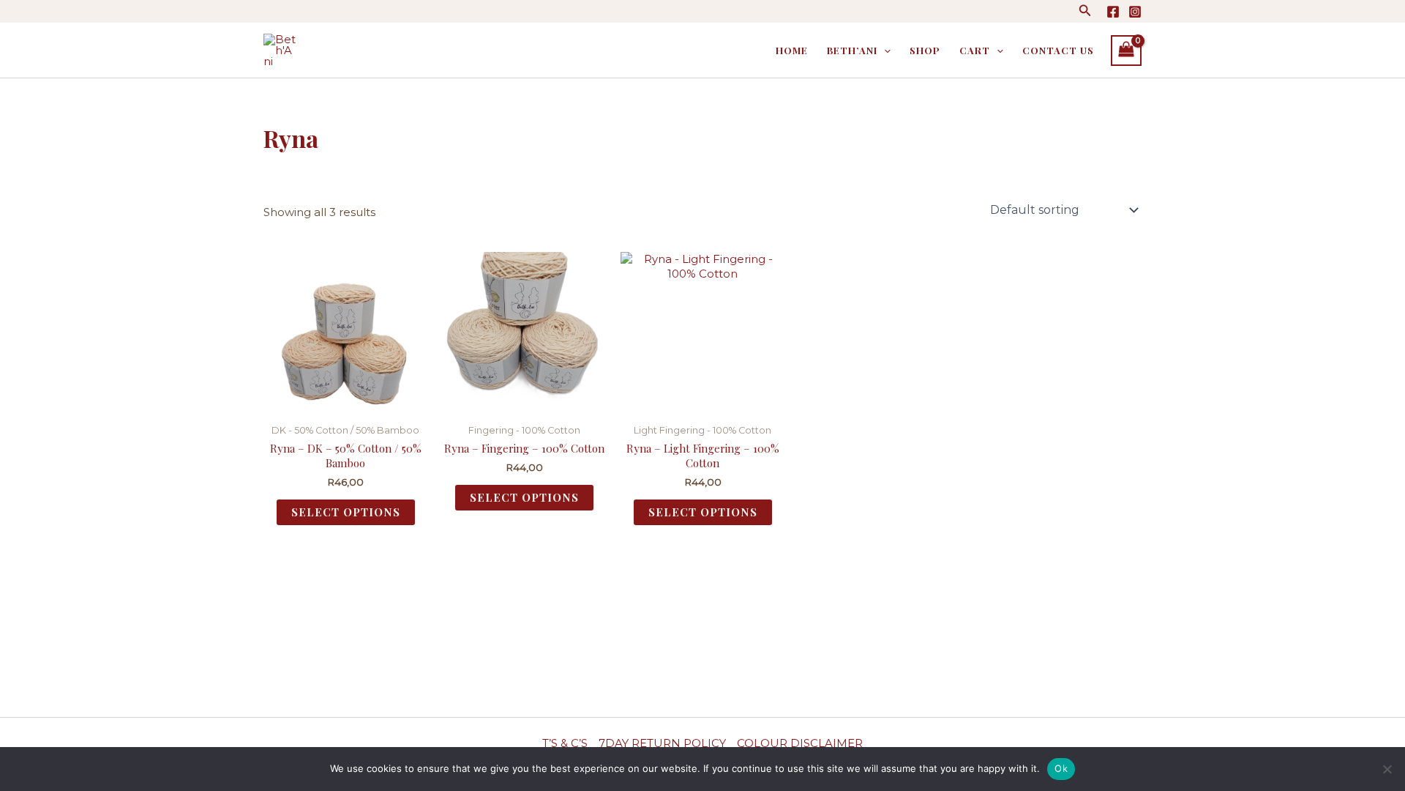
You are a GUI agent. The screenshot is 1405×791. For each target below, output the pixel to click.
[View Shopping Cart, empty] (1126, 50)
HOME (792, 50)
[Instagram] (1135, 11)
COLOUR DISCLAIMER (800, 743)
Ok (1061, 768)
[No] (1386, 769)
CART (974, 50)
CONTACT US (1058, 50)
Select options (345, 512)
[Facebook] (1113, 11)
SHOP (925, 50)
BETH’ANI (852, 50)
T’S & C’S (565, 743)
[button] (1085, 11)
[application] (884, 51)
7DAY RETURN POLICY (662, 743)
